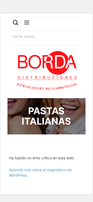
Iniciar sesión (24, 36)
